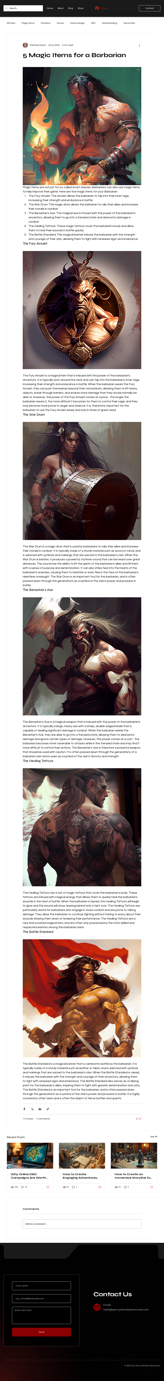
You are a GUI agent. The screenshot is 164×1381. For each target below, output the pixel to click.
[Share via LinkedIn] (39, 1109)
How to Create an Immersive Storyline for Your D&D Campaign (133, 1175)
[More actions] (139, 45)
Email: (107, 1304)
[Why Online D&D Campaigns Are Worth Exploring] (30, 1156)
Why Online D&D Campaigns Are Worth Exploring (28, 1175)
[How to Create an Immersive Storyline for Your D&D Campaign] (134, 1156)
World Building (109, 23)
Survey (60, 23)
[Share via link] (47, 1109)
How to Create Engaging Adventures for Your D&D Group (80, 1175)
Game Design (77, 23)
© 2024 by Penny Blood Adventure (142, 1365)
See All (153, 1137)
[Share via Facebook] (24, 1109)
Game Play (129, 23)
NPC (93, 23)
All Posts (11, 23)
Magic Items (28, 23)
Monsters (45, 23)
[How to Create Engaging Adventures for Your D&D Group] (82, 1156)
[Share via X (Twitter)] (32, 1109)
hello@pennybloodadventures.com (126, 1309)
